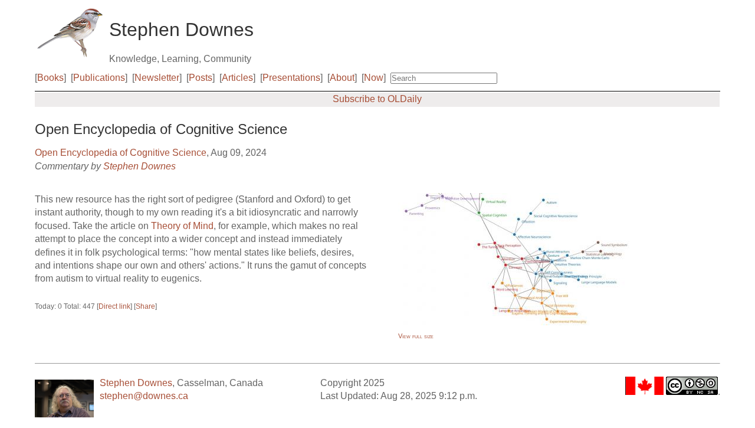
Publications (99, 78)
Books (50, 78)
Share (145, 306)
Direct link (114, 306)
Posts (200, 78)
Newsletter (156, 78)
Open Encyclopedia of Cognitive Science (120, 153)
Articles (237, 78)
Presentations (291, 78)
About (342, 78)
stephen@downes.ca (144, 396)
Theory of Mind (182, 226)
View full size (416, 335)
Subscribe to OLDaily (377, 99)
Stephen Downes (139, 166)
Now (373, 78)
